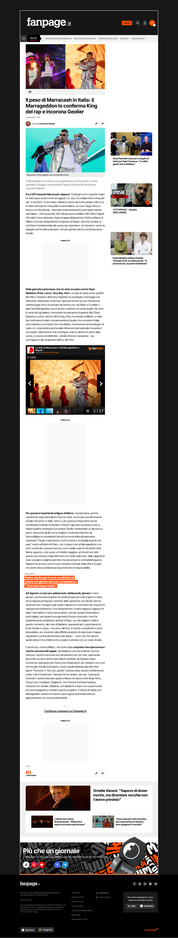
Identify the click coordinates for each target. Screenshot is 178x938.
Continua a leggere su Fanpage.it (65, 711)
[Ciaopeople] (151, 930)
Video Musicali (138, 38)
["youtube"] (42, 864)
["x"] (49, 864)
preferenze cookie (80, 919)
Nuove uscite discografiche (58, 38)
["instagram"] (34, 864)
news (28, 766)
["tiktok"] (26, 864)
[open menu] (23, 38)
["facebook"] (57, 864)
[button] (102, 123)
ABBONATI (127, 23)
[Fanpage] (30, 884)
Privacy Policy (78, 902)
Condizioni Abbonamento (82, 910)
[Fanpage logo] (45, 23)
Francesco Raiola (47, 123)
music (33, 38)
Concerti (124, 38)
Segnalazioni (77, 897)
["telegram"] (65, 864)
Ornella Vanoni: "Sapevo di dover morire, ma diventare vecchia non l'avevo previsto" (120, 795)
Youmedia (76, 893)
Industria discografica (85, 38)
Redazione (76, 915)
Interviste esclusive (108, 38)
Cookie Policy (78, 906)
